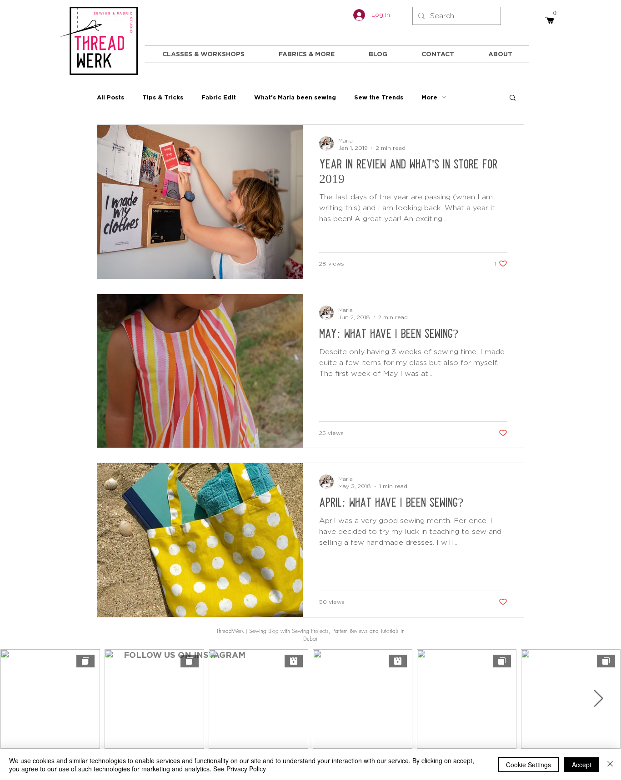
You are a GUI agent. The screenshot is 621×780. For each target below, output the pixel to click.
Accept (581, 764)
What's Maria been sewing (295, 97)
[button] (512, 98)
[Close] (610, 764)
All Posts (110, 97)
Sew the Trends (378, 97)
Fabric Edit (218, 97)
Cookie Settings (528, 764)
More (429, 97)
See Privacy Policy (239, 768)
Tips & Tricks (162, 97)
